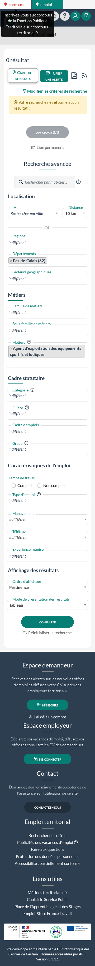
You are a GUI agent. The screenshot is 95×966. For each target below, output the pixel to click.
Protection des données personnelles (47, 856)
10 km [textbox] (70, 213)
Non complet (54, 485)
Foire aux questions (47, 849)
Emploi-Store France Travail (47, 913)
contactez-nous (47, 807)
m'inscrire (49, 704)
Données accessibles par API (62, 954)
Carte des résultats (24, 75)
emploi (46, 4)
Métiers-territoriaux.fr (47, 892)
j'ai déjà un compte (50, 716)
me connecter (49, 759)
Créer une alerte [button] (54, 76)
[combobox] (34, 213)
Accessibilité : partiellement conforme (47, 863)
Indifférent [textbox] (18, 519)
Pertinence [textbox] (19, 587)
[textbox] (33, 213)
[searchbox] (47, 243)
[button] (78, 182)
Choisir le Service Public (47, 899)
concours (16, 4)
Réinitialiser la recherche (50, 632)
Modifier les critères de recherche (56, 91)
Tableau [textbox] (16, 605)
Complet (24, 485)
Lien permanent (50, 147)
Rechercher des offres (47, 835)
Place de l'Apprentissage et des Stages (48, 906)
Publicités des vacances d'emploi (45, 842)
